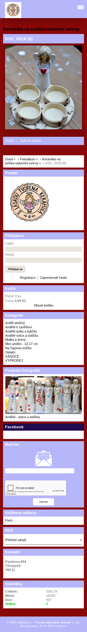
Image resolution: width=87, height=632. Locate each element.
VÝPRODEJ (14, 360)
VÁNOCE (12, 356)
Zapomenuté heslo (53, 277)
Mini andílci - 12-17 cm (21, 344)
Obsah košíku (43, 305)
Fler (8, 520)
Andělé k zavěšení (18, 327)
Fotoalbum (27, 159)
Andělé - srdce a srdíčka (22, 417)
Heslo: (10, 254)
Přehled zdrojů (15, 540)
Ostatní (10, 352)
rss (77, 622)
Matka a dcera (15, 339)
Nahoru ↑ (62, 626)
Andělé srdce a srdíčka (21, 335)
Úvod (9, 159)
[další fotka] (43, 132)
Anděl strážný (15, 323)
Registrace (28, 277)
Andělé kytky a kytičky (21, 331)
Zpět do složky (30, 140)
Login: (9, 243)
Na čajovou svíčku (18, 348)
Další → (11, 140)
